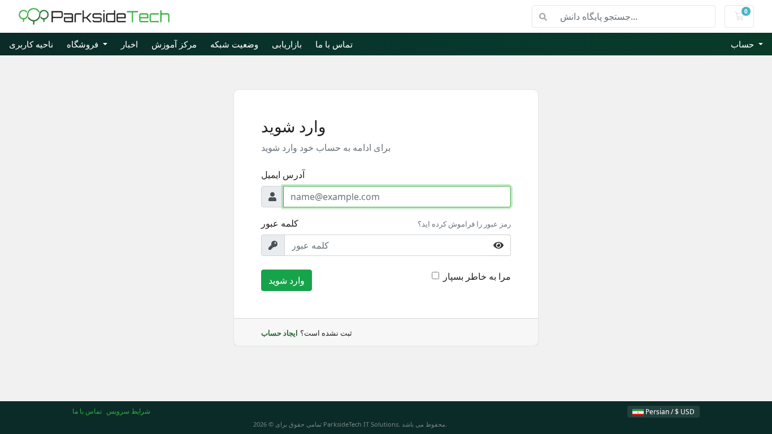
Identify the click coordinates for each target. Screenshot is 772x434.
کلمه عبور (279, 223)
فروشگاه (84, 44)
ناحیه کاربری (31, 44)
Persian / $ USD (669, 411)
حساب (743, 44)
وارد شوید (286, 280)
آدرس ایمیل (283, 174)
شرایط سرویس (128, 411)
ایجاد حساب (279, 333)
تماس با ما (334, 44)
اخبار (129, 44)
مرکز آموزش (174, 44)
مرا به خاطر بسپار (477, 276)
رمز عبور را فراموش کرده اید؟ (464, 224)
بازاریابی (287, 44)
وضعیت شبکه (234, 44)
